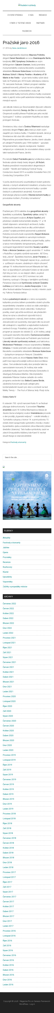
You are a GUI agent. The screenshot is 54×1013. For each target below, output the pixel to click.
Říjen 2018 (7, 823)
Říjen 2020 (7, 706)
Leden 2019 (8, 809)
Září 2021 (7, 652)
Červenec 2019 (9, 779)
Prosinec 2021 (9, 638)
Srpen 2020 (8, 716)
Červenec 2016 (9, 955)
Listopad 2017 (9, 877)
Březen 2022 (8, 623)
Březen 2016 (8, 975)
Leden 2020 (8, 750)
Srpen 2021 (8, 657)
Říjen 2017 (7, 882)
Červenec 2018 (9, 838)
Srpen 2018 (8, 833)
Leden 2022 (8, 633)
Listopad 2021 (9, 643)
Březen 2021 (8, 682)
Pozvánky (7, 557)
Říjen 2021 (7, 647)
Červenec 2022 (9, 603)
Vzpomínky (8, 582)
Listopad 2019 (9, 760)
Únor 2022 (7, 628)
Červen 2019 (8, 784)
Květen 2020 (8, 730)
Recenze (7, 562)
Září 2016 (7, 945)
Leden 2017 (8, 926)
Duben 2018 (8, 853)
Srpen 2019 (8, 774)
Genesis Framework (42, 1001)
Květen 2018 (8, 848)
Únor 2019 (7, 804)
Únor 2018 (7, 862)
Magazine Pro (25, 1001)
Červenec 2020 (9, 721)
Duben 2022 (8, 618)
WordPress (23, 1004)
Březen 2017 (8, 916)
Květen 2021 (8, 672)
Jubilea (6, 547)
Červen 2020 (8, 726)
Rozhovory (7, 567)
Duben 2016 (8, 970)
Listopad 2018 (9, 818)
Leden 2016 (8, 984)
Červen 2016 (8, 960)
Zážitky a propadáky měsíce (15, 586)
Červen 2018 (8, 843)
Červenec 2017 (9, 897)
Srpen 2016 (8, 950)
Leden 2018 (8, 867)
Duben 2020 (8, 735)
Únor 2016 (7, 980)
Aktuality (6, 538)
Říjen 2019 (7, 765)
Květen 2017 (8, 906)
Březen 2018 (8, 857)
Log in (32, 1004)
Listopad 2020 (9, 701)
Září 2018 (7, 828)
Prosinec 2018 (9, 813)
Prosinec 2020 (9, 696)
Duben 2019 (8, 794)
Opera (5, 552)
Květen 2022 (8, 613)
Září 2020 (7, 711)
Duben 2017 (8, 911)
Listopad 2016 (9, 936)
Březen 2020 (8, 740)
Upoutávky (7, 577)
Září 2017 (7, 887)
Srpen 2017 (8, 892)
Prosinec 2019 (9, 755)
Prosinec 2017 (9, 872)
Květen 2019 (8, 789)
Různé (5, 572)
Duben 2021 (8, 677)
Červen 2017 (8, 901)
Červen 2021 (8, 667)
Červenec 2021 (9, 662)
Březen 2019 (8, 799)
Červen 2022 (8, 608)
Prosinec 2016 (9, 931)
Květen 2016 (8, 965)
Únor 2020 (7, 745)
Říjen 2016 (7, 940)
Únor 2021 (7, 686)
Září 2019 (7, 770)
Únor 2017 (7, 921)
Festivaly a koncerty (18, 442)
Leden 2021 (8, 691)
